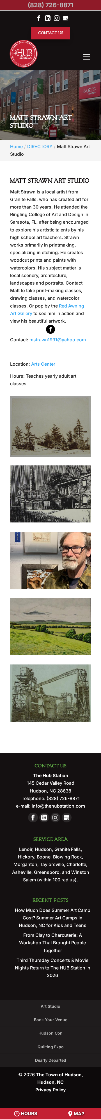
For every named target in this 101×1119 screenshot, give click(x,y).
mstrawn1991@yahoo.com (57, 339)
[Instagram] (56, 18)
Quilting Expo (51, 1046)
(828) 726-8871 (50, 5)
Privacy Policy (50, 1089)
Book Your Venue (50, 1019)
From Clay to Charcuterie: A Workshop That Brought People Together (52, 942)
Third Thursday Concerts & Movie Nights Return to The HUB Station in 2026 (52, 967)
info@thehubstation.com (58, 806)
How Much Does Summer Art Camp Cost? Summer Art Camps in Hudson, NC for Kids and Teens (52, 917)
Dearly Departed (50, 1060)
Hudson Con (50, 1033)
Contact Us (50, 33)
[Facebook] (39, 18)
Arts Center (43, 364)
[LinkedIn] (47, 18)
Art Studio (50, 1006)
